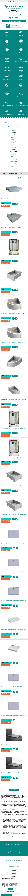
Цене (21, 177)
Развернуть (23, 173)
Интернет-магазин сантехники (12, 860)
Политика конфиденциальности (14, 866)
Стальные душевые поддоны (13, 164)
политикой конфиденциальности (10, 883)
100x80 (12, 129)
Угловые (12, 166)
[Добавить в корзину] (16, 204)
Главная (2, 120)
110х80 (12, 144)
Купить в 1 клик (5, 205)
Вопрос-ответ (14, 876)
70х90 (13, 135)
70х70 (13, 134)
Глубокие (13, 156)
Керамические (13, 159)
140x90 (12, 132)
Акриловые (12, 151)
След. (26, 785)
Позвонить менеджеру (14, 847)
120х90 (12, 149)
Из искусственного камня (12, 158)
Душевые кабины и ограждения (16, 120)
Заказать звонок (14, 851)
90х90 (12, 141)
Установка (14, 873)
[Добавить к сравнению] (13, 204)
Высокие (12, 154)
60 (22, 785)
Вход (10, 1)
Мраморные (12, 161)
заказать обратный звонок (14, 21)
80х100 (12, 139)
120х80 (12, 147)
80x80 (12, 137)
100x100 (12, 142)
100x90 (12, 130)
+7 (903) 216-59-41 (14, 18)
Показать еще (14, 789)
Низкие (12, 163)
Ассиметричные (12, 152)
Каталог (6, 120)
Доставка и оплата (14, 872)
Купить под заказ (6, 722)
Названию (16, 177)
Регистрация (16, 1)
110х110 (13, 146)
